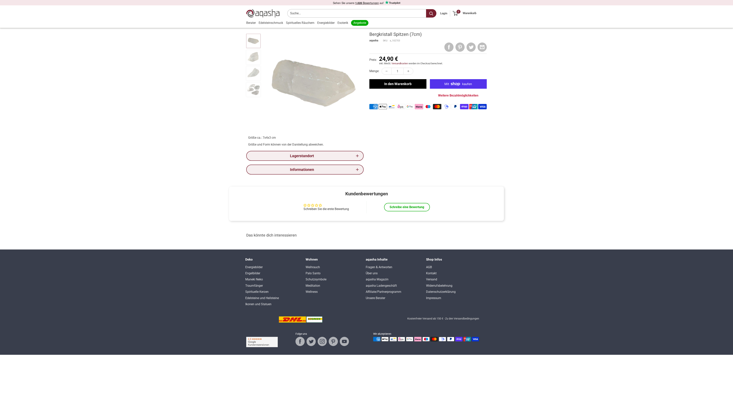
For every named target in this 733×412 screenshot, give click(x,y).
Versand (431, 279)
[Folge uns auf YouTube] (344, 341)
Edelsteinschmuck (271, 23)
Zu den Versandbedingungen (462, 318)
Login (443, 13)
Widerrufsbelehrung (439, 285)
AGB (429, 267)
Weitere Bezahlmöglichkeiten (458, 95)
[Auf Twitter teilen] (471, 47)
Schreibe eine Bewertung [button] (407, 207)
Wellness (312, 292)
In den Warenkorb (398, 84)
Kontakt (431, 273)
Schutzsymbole (316, 279)
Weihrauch (313, 267)
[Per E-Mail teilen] (482, 47)
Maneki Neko (254, 279)
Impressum (433, 298)
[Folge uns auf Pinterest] (333, 341)
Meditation (313, 285)
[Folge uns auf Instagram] (322, 341)
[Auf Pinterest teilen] (460, 47)
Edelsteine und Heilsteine (262, 298)
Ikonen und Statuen (258, 304)
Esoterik (342, 23)
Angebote (359, 23)
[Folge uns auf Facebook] (300, 341)
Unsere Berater (375, 298)
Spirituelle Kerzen (257, 292)
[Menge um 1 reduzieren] (386, 71)
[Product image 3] (253, 73)
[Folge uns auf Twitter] (311, 341)
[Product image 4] (253, 89)
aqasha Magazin (377, 279)
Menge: (374, 71)
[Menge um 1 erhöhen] (408, 71)
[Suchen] (431, 13)
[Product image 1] (253, 41)
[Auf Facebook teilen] (449, 47)
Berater (251, 23)
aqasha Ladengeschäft (381, 285)
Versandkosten (400, 63)
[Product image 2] (253, 57)
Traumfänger (254, 285)
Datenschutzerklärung (441, 292)
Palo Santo (313, 273)
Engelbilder (252, 273)
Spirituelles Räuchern (300, 23)
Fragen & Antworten (379, 267)
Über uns (372, 273)
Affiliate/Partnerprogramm (383, 292)
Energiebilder (326, 23)
